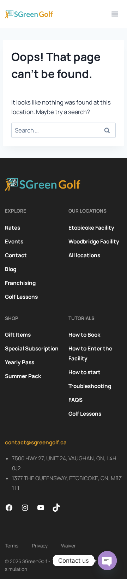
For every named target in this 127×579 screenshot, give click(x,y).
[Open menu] (115, 14)
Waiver (68, 546)
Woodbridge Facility (93, 241)
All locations (84, 255)
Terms (11, 546)
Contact (16, 255)
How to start (84, 372)
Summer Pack (23, 376)
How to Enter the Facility (90, 353)
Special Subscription (32, 348)
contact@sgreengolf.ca (36, 442)
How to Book (84, 334)
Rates (12, 227)
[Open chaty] (107, 560)
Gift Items (18, 334)
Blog (10, 269)
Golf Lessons (21, 296)
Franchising (20, 283)
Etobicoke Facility (91, 227)
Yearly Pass (19, 362)
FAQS (75, 400)
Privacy (40, 546)
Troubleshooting (89, 386)
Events (14, 241)
